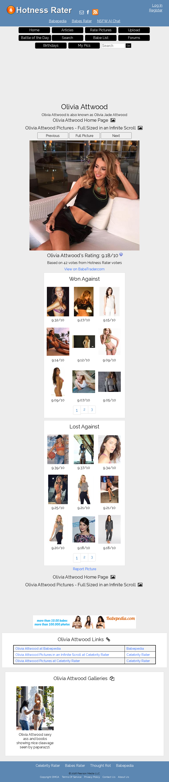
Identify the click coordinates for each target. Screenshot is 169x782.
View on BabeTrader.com (84, 269)
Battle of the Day (35, 38)
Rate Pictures (101, 30)
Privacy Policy (92, 776)
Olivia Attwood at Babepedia (38, 649)
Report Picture (84, 569)
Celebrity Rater (138, 655)
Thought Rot (100, 766)
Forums (134, 38)
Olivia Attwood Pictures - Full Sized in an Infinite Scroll (81, 128)
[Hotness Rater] (41, 13)
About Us (123, 776)
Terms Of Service (71, 776)
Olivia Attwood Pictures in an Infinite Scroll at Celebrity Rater (62, 655)
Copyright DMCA (49, 776)
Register (155, 10)
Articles (67, 30)
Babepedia (57, 21)
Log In (157, 5)
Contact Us (109, 776)
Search (67, 38)
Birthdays (51, 45)
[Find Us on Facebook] (88, 13)
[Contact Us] (81, 13)
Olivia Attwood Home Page (81, 120)
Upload (134, 30)
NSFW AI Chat (108, 21)
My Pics (84, 45)
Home (34, 30)
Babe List (100, 38)
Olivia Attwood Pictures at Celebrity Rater (47, 661)
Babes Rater (82, 21)
